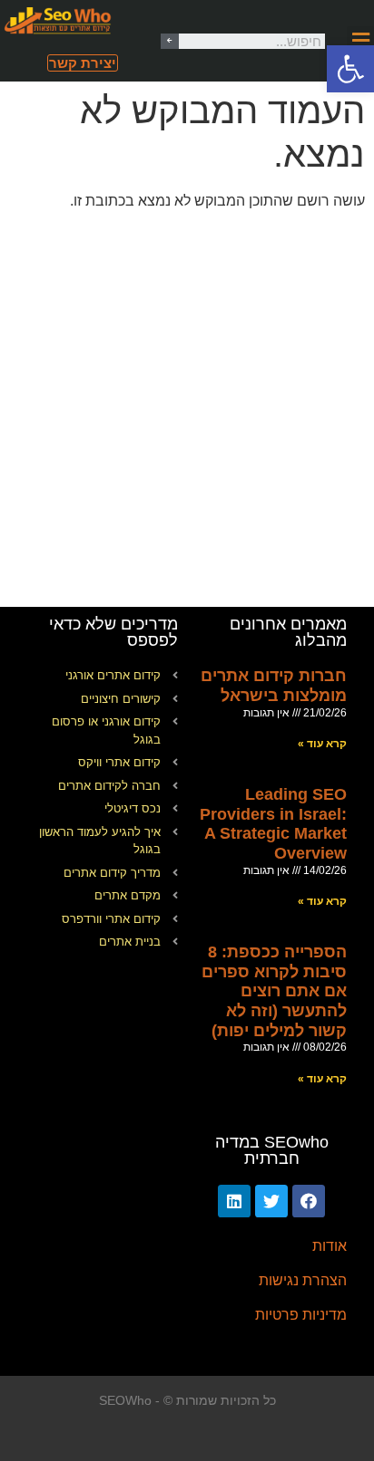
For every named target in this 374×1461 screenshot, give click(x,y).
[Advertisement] (187, 411)
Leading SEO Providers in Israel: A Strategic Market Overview (273, 823)
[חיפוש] (170, 41)
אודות (329, 1246)
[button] (360, 41)
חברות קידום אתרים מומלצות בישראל (274, 686)
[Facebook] (308, 1201)
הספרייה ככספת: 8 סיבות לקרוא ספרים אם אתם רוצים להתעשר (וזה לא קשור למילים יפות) (274, 991)
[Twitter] (271, 1201)
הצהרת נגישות (303, 1280)
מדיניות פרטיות (301, 1314)
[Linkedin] (234, 1201)
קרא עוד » (322, 743)
